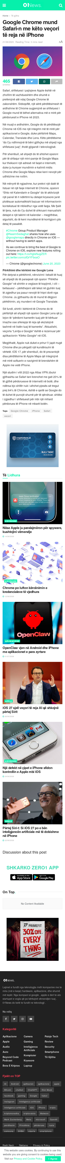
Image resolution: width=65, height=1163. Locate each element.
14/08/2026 (9, 536)
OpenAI (53, 1119)
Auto (5, 1051)
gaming (21, 1095)
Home (5, 15)
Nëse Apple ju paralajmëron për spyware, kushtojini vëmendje (32, 530)
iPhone (36, 410)
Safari (47, 410)
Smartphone (52, 1051)
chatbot (19, 1089)
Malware (44, 1113)
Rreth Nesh (8, 1145)
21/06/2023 (8, 41)
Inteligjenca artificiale (29, 1101)
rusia (51, 1125)
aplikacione (43, 1083)
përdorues (39, 1125)
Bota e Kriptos (11, 1065)
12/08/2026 (9, 596)
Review (49, 1041)
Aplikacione (12, 641)
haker (44, 1095)
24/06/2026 (9, 776)
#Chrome (12, 230)
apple (56, 1083)
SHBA (21, 1131)
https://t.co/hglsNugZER (32, 254)
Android (15, 1083)
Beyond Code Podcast (11, 1058)
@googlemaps (15, 237)
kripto (53, 1107)
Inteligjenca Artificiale (31, 1048)
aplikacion (28, 1083)
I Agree (53, 1158)
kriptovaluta (30, 1113)
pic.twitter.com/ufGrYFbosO (23, 257)
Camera (28, 1036)
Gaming (28, 1041)
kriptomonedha (11, 1113)
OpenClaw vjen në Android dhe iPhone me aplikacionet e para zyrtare (31, 650)
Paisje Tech (51, 1036)
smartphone (46, 1131)
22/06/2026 (9, 840)
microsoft (40, 1119)
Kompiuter (30, 1055)
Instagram (9, 1101)
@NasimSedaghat (17, 234)
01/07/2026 (9, 656)
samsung (8, 1131)
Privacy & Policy (41, 1145)
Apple (8, 701)
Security (49, 1046)
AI (5, 1083)
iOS (32, 1107)
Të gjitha (15, 15)
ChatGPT (32, 1089)
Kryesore (10, 521)
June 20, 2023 (51, 263)
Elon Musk (47, 1089)
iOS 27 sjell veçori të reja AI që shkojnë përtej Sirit (30, 710)
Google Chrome (19, 410)
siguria (31, 1131)
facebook (9, 1095)
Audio (6, 1046)
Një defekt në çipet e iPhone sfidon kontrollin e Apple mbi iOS (27, 770)
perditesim (9, 1125)
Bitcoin (7, 1089)
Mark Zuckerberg (13, 1119)
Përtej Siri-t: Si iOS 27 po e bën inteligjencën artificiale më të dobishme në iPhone (31, 832)
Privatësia (24, 1125)
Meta (28, 1119)
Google (33, 1095)
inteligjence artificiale (14, 1107)
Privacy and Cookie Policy (28, 1158)
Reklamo (23, 1145)
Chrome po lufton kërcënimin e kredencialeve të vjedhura (25, 590)
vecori (7, 415)
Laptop (28, 1065)
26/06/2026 (9, 716)
